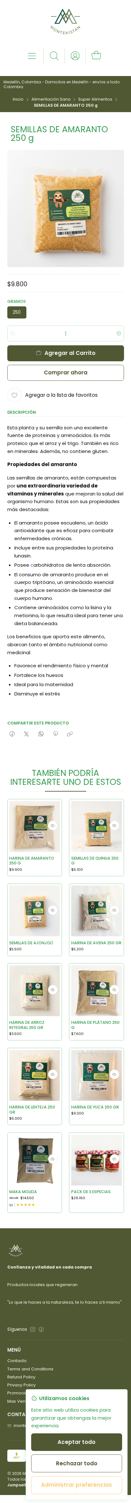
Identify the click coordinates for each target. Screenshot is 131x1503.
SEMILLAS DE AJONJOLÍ (31, 943)
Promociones (21, 1393)
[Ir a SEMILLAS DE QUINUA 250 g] (96, 826)
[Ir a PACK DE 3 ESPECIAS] (96, 1160)
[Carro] (96, 56)
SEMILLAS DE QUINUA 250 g (95, 860)
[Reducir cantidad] (12, 333)
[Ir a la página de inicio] (65, 23)
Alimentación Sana (51, 99)
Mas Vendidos (22, 1401)
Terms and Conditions (30, 1369)
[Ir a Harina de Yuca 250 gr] (96, 1075)
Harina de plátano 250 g (95, 1025)
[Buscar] (54, 56)
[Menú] (32, 56)
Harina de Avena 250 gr (96, 943)
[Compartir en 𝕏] (26, 734)
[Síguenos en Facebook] (41, 1330)
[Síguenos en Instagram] (33, 1330)
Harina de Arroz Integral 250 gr (27, 1025)
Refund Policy (21, 1377)
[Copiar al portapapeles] (70, 734)
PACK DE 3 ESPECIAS (91, 1191)
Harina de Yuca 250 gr (95, 1107)
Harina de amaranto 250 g (31, 860)
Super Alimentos (95, 99)
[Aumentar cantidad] (119, 333)
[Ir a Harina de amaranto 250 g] (34, 826)
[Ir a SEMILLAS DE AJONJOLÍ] (34, 911)
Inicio (18, 99)
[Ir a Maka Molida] (34, 1160)
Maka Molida (23, 1191)
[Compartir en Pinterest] (55, 734)
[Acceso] (75, 56)
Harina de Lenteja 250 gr (32, 1109)
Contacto (17, 1361)
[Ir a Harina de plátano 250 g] (96, 990)
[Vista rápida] (53, 825)
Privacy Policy (21, 1385)
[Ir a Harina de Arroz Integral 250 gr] (34, 990)
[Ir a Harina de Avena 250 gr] (96, 911)
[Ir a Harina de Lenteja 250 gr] (34, 1075)
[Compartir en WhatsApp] (41, 734)
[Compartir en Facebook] (12, 734)
